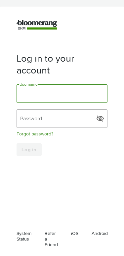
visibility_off (100, 119)
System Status (24, 236)
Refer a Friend (51, 239)
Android (100, 233)
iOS (74, 233)
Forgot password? (35, 134)
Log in (29, 149)
